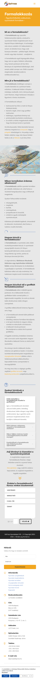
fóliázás (17, 138)
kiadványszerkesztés (12, 374)
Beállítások (25, 676)
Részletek (5, 672)
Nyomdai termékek (14, 580)
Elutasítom (14, 676)
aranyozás (24, 130)
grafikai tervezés (17, 371)
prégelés (8, 132)
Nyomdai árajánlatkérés (16, 578)
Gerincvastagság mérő (15, 585)
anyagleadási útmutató (13, 356)
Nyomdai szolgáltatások (16, 576)
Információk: (13, 573)
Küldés (24, 521)
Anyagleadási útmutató (16, 583)
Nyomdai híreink (13, 588)
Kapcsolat (11, 590)
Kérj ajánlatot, (12, 468)
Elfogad (6, 676)
